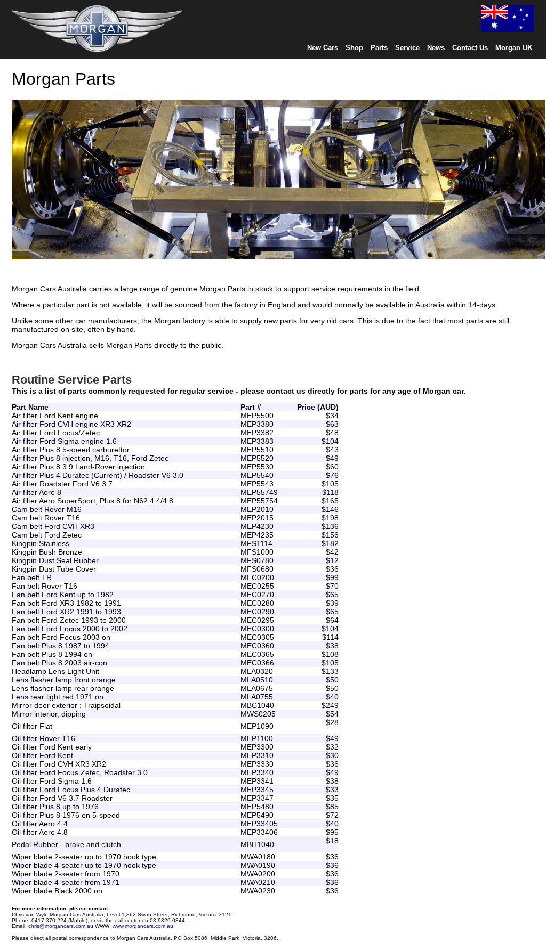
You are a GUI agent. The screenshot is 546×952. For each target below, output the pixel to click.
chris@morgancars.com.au (60, 926)
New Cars (322, 48)
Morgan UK (513, 48)
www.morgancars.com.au (143, 926)
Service (407, 48)
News (436, 48)
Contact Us (470, 48)
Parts (379, 48)
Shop (354, 48)
